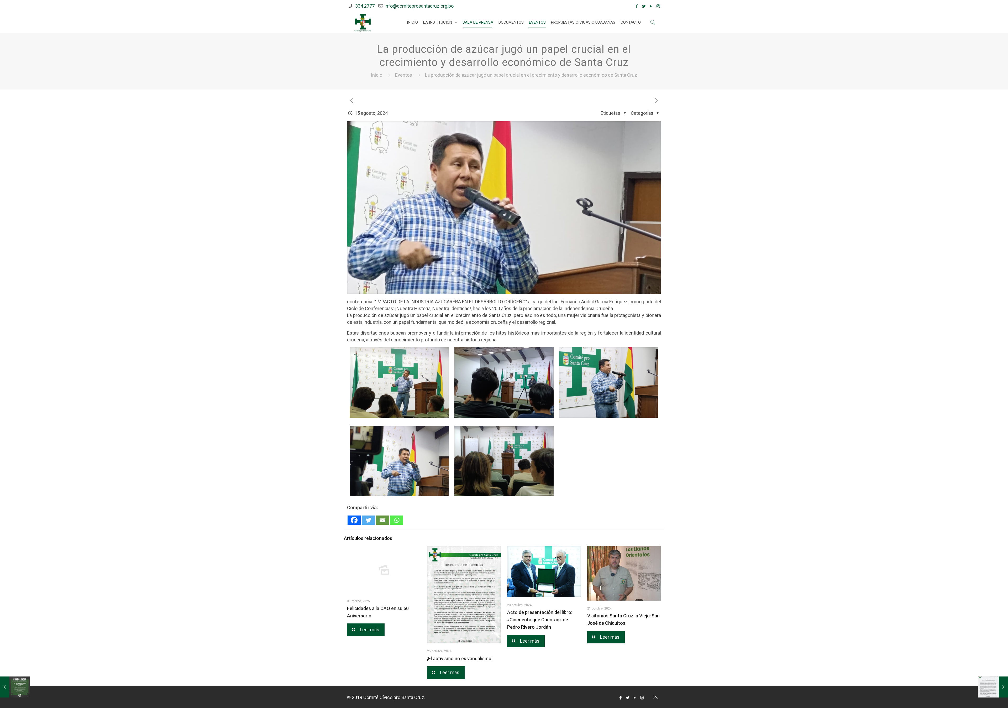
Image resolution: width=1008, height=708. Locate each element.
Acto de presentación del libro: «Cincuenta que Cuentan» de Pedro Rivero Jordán (539, 620)
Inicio (376, 75)
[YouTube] (651, 6)
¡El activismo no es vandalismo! (459, 658)
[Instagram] (658, 6)
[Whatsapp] (396, 520)
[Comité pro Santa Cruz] (362, 22)
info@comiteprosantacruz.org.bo (419, 6)
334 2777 (364, 6)
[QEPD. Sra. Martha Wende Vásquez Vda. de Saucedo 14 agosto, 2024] (15, 686)
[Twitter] (644, 6)
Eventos (403, 75)
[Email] (382, 520)
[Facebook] (637, 6)
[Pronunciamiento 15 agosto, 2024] (993, 686)
